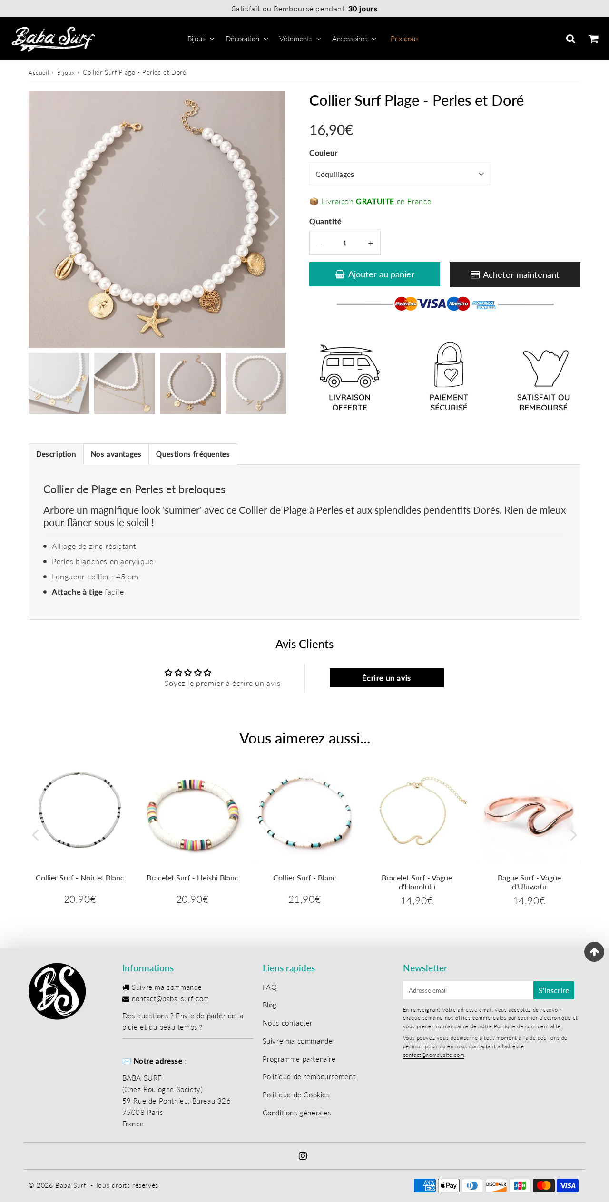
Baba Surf (70, 1185)
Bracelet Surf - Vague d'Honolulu (417, 882)
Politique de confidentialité (527, 1026)
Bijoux (196, 38)
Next (274, 216)
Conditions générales (297, 1112)
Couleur (323, 152)
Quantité (325, 220)
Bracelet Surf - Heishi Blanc (192, 877)
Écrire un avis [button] (386, 677)
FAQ (270, 987)
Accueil (39, 72)
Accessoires (349, 38)
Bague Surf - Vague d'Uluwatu (529, 882)
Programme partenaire (299, 1059)
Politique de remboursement (309, 1076)
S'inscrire (554, 990)
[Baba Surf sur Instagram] (303, 1156)
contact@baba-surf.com (170, 998)
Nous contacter (288, 1022)
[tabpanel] (190, 383)
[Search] (570, 39)
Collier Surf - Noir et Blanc (80, 877)
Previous (40, 216)
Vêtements (295, 38)
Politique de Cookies (296, 1094)
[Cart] (593, 39)
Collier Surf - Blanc (304, 877)
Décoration (242, 38)
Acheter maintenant (521, 274)
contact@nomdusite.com (434, 1055)
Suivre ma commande (167, 987)
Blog (270, 1004)
